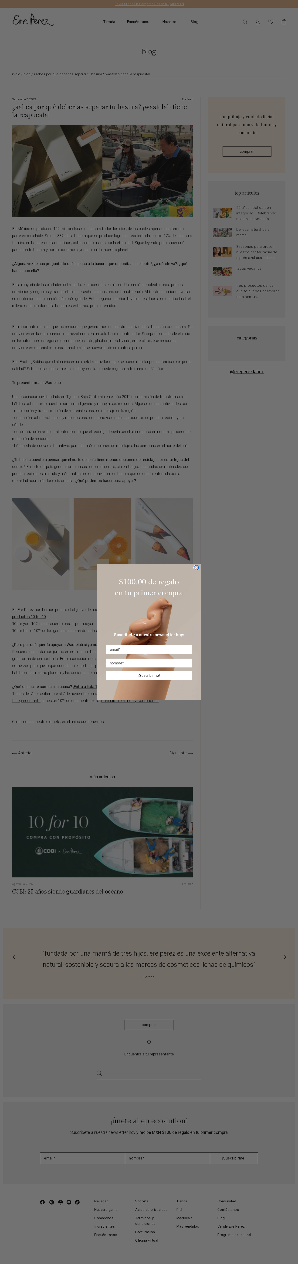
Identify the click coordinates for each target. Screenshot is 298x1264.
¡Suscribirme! (149, 675)
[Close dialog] (196, 567)
